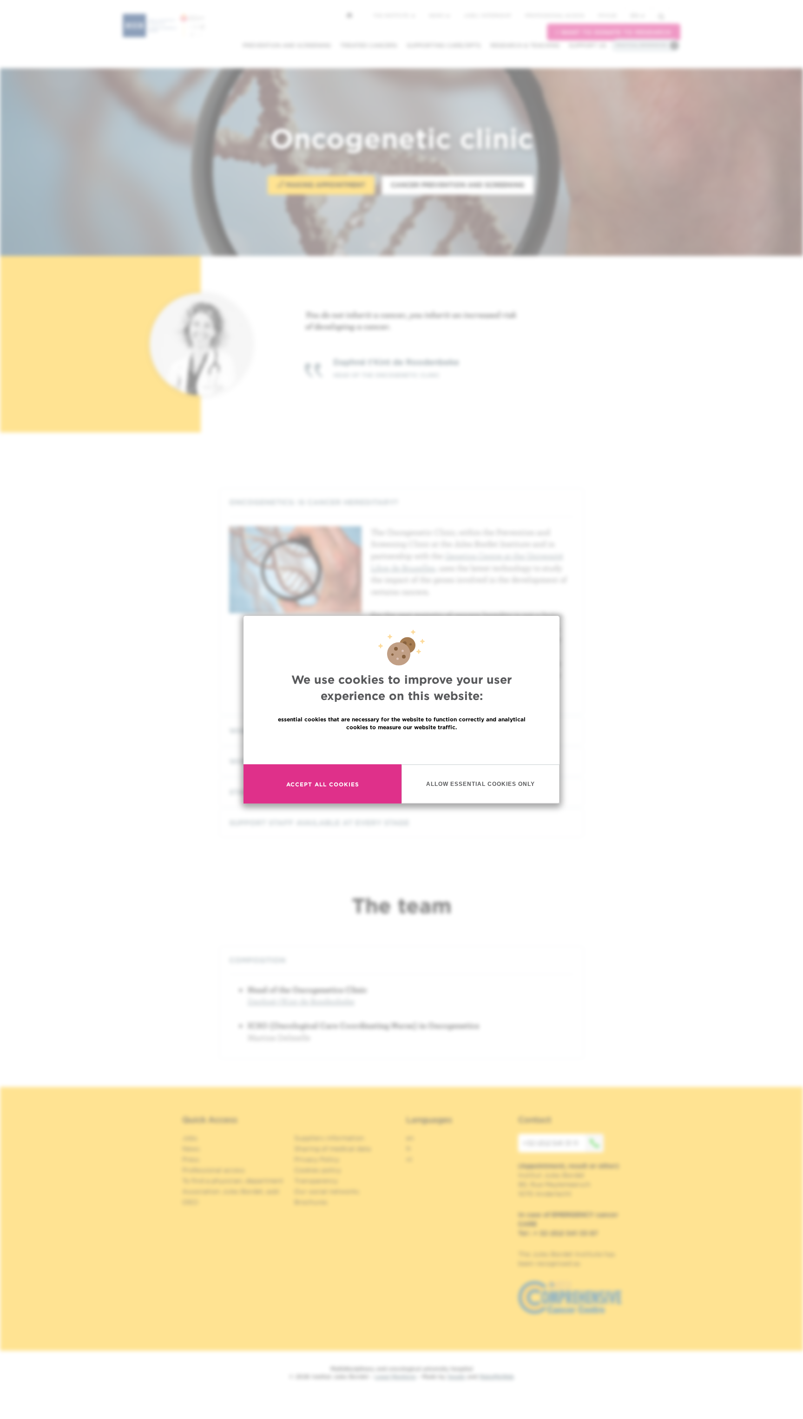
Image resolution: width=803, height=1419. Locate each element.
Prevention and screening (287, 45)
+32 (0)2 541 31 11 (550, 1143)
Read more (401, 746)
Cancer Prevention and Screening (457, 185)
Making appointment (324, 185)
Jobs (189, 1138)
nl (409, 1159)
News (437, 15)
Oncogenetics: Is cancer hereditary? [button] (313, 502)
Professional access (554, 15)
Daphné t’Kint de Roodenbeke (301, 1001)
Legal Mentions (395, 1376)
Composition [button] (257, 960)
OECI (190, 1202)
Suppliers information (329, 1138)
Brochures (311, 1202)
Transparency (316, 1180)
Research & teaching (524, 45)
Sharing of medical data (332, 1148)
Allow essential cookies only (480, 783)
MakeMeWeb (496, 1376)
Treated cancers (368, 45)
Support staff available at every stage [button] (319, 822)
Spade (456, 1376)
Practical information (641, 45)
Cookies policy (317, 1170)
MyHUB (607, 15)
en (634, 15)
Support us (587, 45)
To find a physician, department (232, 1180)
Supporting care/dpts (444, 45)
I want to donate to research (613, 32)
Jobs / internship (487, 15)
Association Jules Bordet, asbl (230, 1191)
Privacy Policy (316, 1159)
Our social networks (326, 1191)
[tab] (401, 502)
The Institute (391, 15)
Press (190, 1159)
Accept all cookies (322, 783)
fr (408, 1148)
